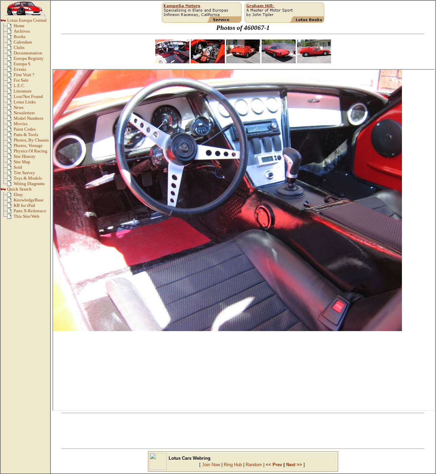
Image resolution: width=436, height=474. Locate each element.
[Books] (10, 38)
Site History (24, 156)
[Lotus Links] (10, 103)
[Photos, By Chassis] (10, 141)
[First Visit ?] (10, 76)
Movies (21, 123)
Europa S (22, 64)
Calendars (23, 42)
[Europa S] (10, 65)
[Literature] (10, 92)
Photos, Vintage (28, 145)
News (19, 107)
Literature (23, 91)
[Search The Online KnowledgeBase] (10, 201)
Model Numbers (28, 118)
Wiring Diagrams (29, 183)
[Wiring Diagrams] (10, 185)
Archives (22, 31)
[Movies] (10, 125)
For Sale (21, 80)
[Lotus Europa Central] (3, 21)
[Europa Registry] (10, 60)
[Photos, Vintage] (10, 147)
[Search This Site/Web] (10, 217)
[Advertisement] (243, 431)
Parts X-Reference (30, 211)
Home (19, 25)
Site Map (22, 162)
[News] (10, 109)
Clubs (19, 47)
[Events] (10, 70)
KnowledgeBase (29, 200)
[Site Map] (10, 163)
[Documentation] (10, 54)
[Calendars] (10, 43)
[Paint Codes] (10, 130)
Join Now (211, 464)
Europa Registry (29, 58)
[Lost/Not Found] (10, 98)
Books (20, 36)
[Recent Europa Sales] (10, 168)
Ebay (18, 194)
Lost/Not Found (28, 96)
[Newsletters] (10, 114)
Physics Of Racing (30, 151)
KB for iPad (24, 205)
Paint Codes (25, 129)
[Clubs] (10, 49)
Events (20, 69)
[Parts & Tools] (10, 136)
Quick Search (19, 189)
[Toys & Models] (10, 179)
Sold (18, 167)
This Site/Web (27, 216)
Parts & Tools (26, 134)
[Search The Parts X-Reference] (10, 212)
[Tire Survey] (10, 174)
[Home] (10, 27)
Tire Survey (24, 172)
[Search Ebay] (10, 196)
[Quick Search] (3, 190)
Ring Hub (233, 464)
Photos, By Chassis (31, 140)
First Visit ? (24, 74)
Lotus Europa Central (26, 20)
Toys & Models (28, 178)
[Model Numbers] (10, 119)
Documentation (28, 53)
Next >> (294, 464)
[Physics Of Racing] (10, 152)
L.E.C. (19, 85)
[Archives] (10, 32)
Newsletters (24, 113)
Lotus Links (25, 102)
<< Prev (274, 464)
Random (254, 464)
